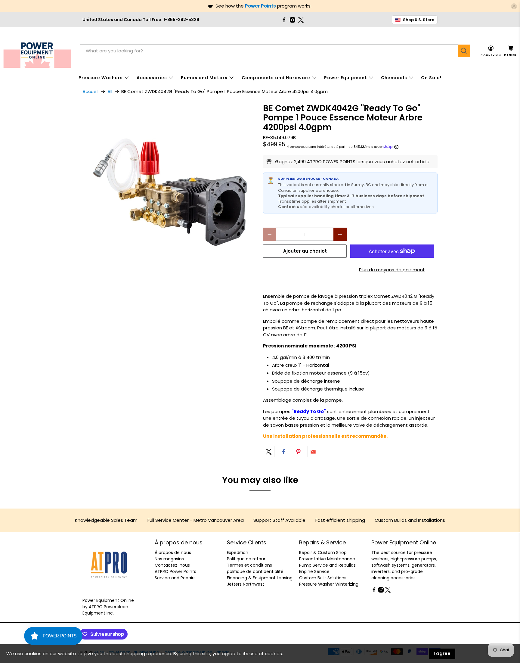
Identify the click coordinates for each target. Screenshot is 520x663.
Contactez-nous (172, 565)
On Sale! (431, 78)
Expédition (237, 552)
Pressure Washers (101, 78)
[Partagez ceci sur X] (268, 451)
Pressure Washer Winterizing (328, 584)
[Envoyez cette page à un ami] (313, 451)
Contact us (290, 207)
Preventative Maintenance (327, 559)
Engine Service (314, 571)
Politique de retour (246, 559)
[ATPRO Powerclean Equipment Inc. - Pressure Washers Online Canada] (37, 51)
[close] (514, 6)
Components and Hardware (276, 78)
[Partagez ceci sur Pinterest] (298, 451)
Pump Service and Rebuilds (327, 565)
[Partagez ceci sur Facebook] (283, 451)
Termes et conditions (249, 565)
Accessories (152, 78)
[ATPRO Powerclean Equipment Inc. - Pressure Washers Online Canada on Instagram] (292, 20)
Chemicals (394, 78)
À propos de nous (173, 552)
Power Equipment (345, 78)
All (109, 91)
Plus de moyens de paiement (392, 269)
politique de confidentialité (255, 571)
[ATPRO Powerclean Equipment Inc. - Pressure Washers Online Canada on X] (301, 20)
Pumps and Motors (204, 78)
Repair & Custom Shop (323, 552)
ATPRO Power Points (175, 571)
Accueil (90, 91)
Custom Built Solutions (322, 578)
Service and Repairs (175, 578)
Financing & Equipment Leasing (259, 578)
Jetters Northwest (245, 584)
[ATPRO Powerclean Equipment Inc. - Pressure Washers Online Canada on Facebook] (284, 20)
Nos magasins (169, 559)
